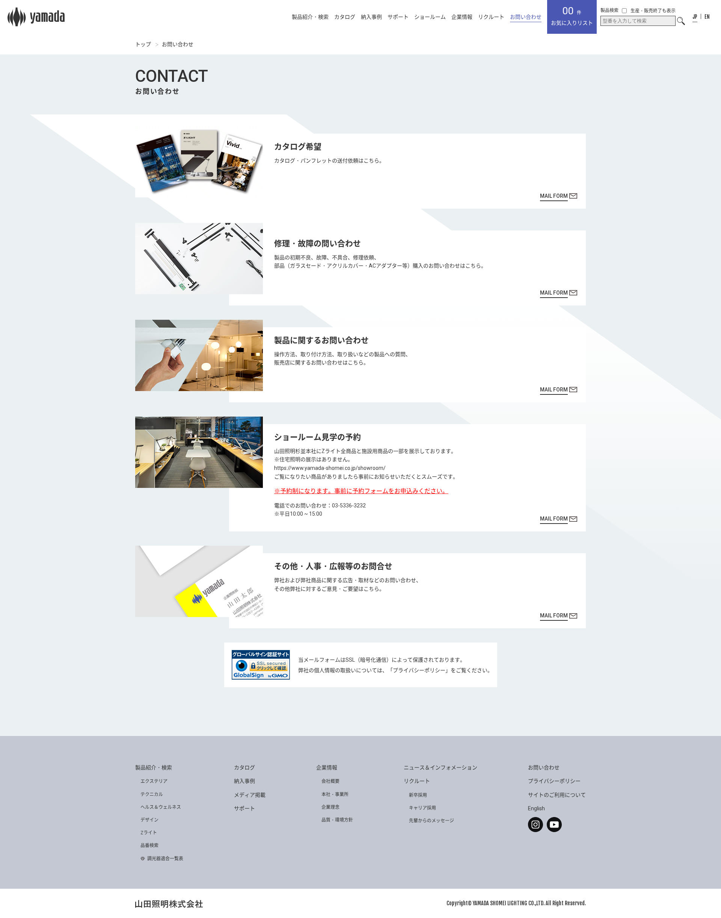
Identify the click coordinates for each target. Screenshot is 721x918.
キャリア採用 (422, 808)
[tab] (695, 17)
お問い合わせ (526, 17)
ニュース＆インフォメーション (440, 767)
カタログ (344, 17)
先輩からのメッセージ (431, 820)
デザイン (149, 820)
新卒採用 (418, 795)
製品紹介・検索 (310, 17)
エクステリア (153, 781)
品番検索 (149, 845)
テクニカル (151, 794)
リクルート (491, 17)
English (536, 808)
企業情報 (461, 17)
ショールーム (430, 17)
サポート (398, 17)
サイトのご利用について (557, 795)
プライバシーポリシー (419, 670)
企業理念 (330, 807)
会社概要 (330, 781)
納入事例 (371, 17)
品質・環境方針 (337, 820)
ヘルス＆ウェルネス (160, 807)
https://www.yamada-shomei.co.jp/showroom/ (330, 468)
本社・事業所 (334, 794)
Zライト (148, 832)
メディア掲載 (249, 795)
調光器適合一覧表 (165, 858)
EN (707, 17)
